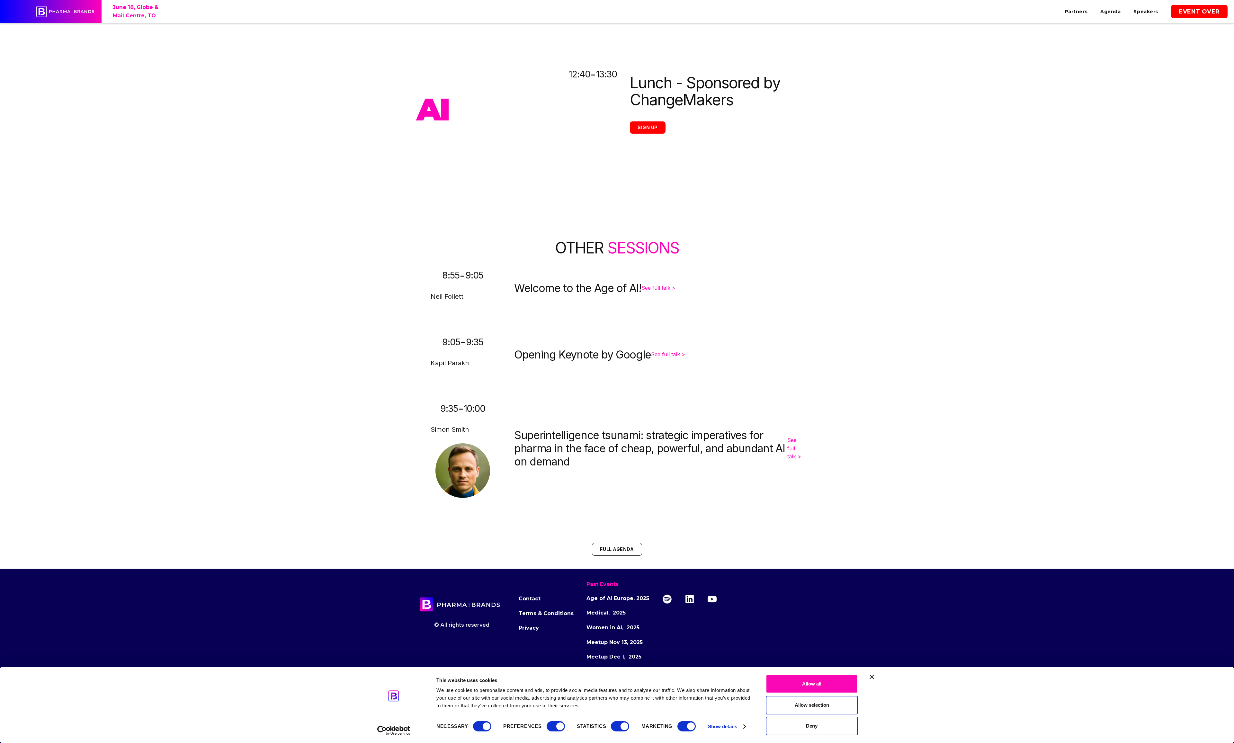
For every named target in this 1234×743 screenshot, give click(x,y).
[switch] (556, 726)
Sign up (648, 127)
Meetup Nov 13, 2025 (614, 642)
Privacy (529, 628)
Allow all (811, 683)
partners (1076, 11)
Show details (722, 726)
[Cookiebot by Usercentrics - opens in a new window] (394, 730)
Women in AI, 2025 (612, 627)
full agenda (617, 549)
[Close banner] (872, 677)
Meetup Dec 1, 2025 (613, 657)
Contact (530, 599)
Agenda (1110, 11)
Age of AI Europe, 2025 (617, 598)
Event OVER (1199, 11)
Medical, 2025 (606, 613)
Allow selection (812, 705)
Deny (812, 726)
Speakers (1145, 11)
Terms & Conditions (546, 613)
